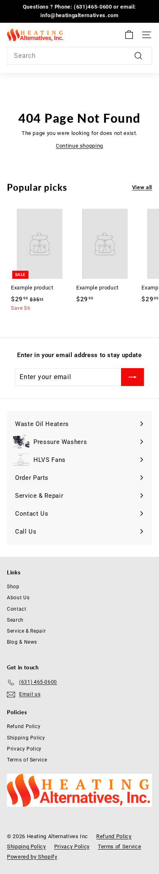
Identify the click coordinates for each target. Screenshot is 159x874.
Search (15, 620)
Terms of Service (27, 760)
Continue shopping (79, 146)
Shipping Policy (26, 738)
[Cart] (129, 35)
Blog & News (22, 642)
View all (142, 187)
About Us (18, 597)
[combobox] (79, 56)
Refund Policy (23, 726)
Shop (13, 586)
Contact (16, 609)
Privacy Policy (24, 749)
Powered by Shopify (32, 857)
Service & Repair (26, 631)
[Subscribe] (132, 377)
